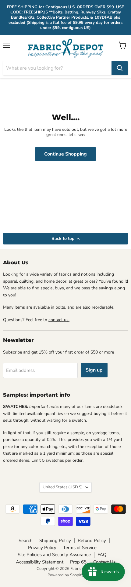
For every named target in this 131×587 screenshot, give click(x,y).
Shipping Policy (55, 540)
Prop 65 (78, 562)
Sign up (94, 370)
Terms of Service (80, 548)
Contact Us (104, 562)
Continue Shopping (65, 154)
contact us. (58, 320)
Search (26, 540)
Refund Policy (92, 540)
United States (63, 487)
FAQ (102, 555)
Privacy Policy (42, 548)
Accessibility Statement (39, 562)
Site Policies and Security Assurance (54, 555)
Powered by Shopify (65, 575)
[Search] (120, 68)
